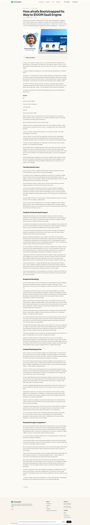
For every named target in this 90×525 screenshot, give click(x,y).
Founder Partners (67, 506)
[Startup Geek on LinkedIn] (12, 509)
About (65, 512)
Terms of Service (67, 517)
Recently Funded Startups (51, 510)
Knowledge (41, 1)
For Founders (67, 1)
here (58, 479)
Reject (63, 521)
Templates (58, 1)
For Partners (75, 1)
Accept (68, 521)
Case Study (26, 8)
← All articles (25, 487)
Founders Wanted (67, 503)
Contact (65, 513)
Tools (53, 1)
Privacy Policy (66, 515)
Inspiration (48, 1)
